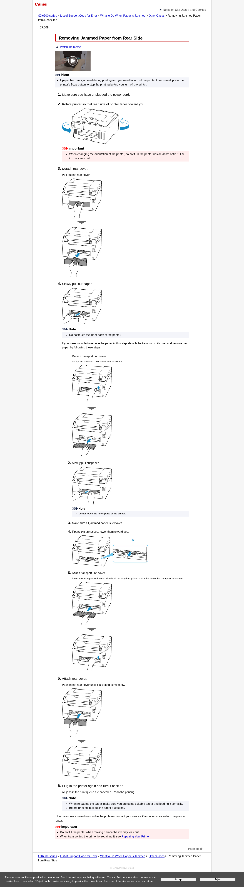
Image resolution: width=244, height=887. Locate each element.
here (16, 881)
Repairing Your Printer (135, 836)
